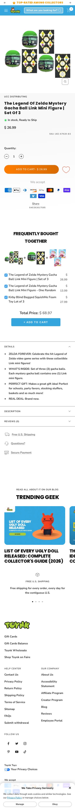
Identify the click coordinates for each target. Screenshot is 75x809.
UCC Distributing (15, 96)
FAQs (7, 716)
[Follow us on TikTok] (25, 752)
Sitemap (9, 709)
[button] (69, 10)
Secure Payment (21, 452)
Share (35, 203)
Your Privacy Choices (23, 769)
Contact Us (11, 674)
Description (12, 411)
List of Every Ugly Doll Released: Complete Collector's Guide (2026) (33, 556)
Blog (44, 707)
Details (9, 346)
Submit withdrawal (16, 723)
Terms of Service (14, 702)
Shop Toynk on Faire (17, 657)
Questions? (18, 443)
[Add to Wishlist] (66, 170)
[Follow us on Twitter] (17, 744)
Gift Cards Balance (16, 643)
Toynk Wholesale (15, 650)
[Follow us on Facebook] (8, 744)
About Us (47, 674)
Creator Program (52, 700)
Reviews (46, 713)
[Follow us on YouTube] (17, 752)
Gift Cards (10, 636)
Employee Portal (51, 720)
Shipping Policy (14, 695)
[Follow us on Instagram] (25, 744)
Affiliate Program (52, 693)
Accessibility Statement (49, 684)
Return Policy (13, 688)
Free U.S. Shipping (23, 434)
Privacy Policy (13, 681)
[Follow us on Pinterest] (8, 752)
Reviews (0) (11, 421)
